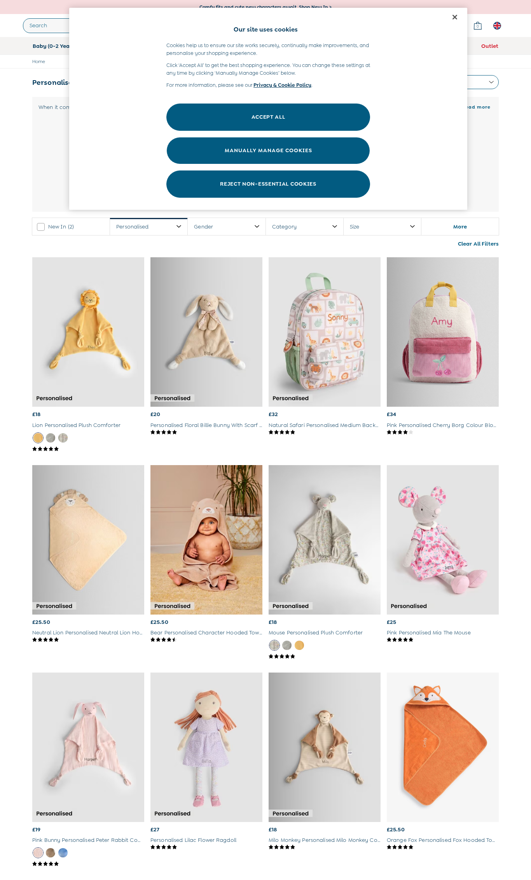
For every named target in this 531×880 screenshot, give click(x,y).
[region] (268, 109)
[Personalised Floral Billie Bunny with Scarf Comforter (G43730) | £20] (206, 332)
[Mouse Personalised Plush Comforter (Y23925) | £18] (325, 540)
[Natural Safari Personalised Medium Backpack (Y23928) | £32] (325, 332)
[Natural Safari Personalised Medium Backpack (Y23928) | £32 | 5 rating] (325, 432)
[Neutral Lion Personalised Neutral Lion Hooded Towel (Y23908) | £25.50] (88, 540)
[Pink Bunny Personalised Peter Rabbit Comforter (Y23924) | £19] (88, 747)
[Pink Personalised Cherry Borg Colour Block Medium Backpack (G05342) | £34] (443, 332)
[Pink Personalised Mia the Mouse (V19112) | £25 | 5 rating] (443, 640)
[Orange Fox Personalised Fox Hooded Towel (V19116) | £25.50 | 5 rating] (443, 847)
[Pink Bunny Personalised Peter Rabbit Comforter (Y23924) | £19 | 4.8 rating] (88, 864)
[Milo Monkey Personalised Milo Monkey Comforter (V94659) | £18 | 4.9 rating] (325, 847)
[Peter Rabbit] (63, 852)
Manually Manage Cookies (268, 150)
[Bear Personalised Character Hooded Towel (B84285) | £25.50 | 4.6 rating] (206, 640)
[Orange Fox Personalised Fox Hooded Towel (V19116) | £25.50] (443, 747)
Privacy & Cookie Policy (282, 85)
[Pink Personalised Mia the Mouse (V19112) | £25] (443, 540)
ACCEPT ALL (268, 116)
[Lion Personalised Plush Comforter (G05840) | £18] (88, 332)
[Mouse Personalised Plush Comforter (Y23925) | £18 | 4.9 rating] (325, 656)
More (460, 226)
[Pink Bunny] (38, 853)
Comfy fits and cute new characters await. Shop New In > (265, 7)
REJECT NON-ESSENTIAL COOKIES (268, 183)
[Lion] (38, 438)
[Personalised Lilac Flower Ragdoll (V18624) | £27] (206, 747)
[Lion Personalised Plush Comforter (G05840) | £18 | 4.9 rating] (88, 449)
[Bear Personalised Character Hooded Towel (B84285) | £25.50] (206, 540)
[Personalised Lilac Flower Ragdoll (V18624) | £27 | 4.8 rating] (206, 847)
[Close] (454, 17)
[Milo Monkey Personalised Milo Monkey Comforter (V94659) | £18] (325, 747)
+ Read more (474, 106)
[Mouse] (63, 438)
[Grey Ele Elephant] (50, 438)
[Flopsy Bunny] (50, 852)
